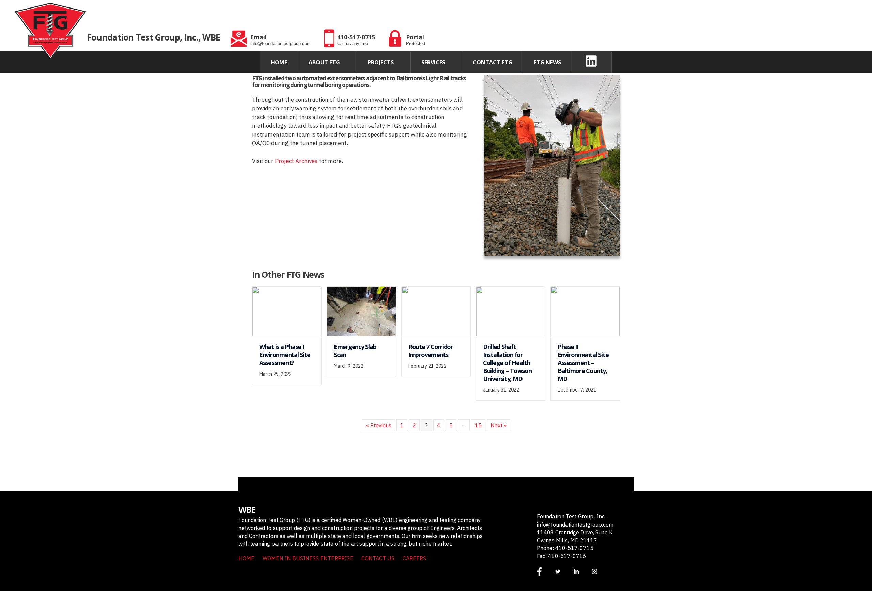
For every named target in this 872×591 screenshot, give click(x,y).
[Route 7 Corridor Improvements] (436, 310)
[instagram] (600, 571)
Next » (498, 425)
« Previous (378, 425)
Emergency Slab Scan (355, 350)
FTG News (547, 62)
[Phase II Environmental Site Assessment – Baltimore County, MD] (585, 310)
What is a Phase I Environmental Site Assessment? (284, 355)
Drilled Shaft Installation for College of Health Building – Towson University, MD (507, 363)
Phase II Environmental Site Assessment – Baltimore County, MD (583, 363)
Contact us (377, 558)
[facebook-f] (545, 571)
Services (433, 62)
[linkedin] (593, 61)
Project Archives (296, 161)
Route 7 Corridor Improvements (430, 350)
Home (279, 62)
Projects (381, 62)
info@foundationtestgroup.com (575, 524)
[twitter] (563, 571)
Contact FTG (492, 62)
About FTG (324, 62)
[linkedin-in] (582, 571)
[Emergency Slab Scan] (361, 310)
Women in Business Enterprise (308, 558)
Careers (414, 558)
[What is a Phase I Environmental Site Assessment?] (286, 310)
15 (478, 425)
